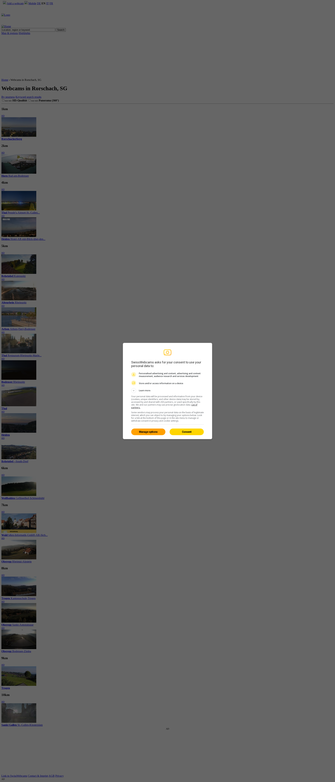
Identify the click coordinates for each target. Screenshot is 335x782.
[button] (167, 390)
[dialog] (167, 391)
